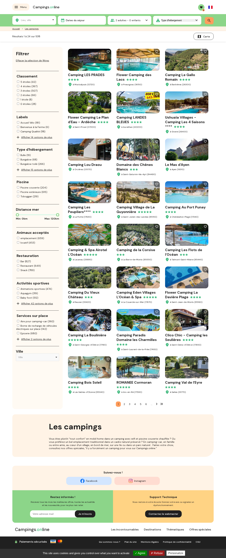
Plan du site (130, 542)
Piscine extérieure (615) (33, 192)
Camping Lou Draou (85, 164)
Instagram (140, 480)
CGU (198, 542)
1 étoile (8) (26, 99)
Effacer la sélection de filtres (32, 60)
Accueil (16, 28)
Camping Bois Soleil (85, 382)
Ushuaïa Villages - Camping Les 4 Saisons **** (185, 122)
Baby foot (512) (29, 297)
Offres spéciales (200, 529)
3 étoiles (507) (29, 90)
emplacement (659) (32, 238)
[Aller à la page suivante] (157, 404)
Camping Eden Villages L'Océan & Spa (136, 294)
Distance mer (27, 209)
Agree (141, 553)
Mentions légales (150, 542)
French (210, 7)
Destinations (152, 529)
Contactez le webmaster (163, 513)
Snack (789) (27, 270)
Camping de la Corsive (136, 250)
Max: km (51, 218)
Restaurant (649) (30, 265)
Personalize (175, 553)
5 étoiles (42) (28, 81)
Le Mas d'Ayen (177, 164)
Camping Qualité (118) (32, 131)
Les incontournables (125, 529)
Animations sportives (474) (36, 288)
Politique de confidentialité (177, 542)
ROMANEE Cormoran (134, 382)
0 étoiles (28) (28, 104)
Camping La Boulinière (87, 335)
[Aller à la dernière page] (162, 404)
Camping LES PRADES (86, 75)
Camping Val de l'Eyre (183, 382)
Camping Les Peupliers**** (79, 209)
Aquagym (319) (29, 293)
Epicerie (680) (28, 333)
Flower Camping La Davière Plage (181, 294)
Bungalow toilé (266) (32, 164)
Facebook (91, 480)
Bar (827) (25, 261)
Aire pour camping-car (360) (37, 321)
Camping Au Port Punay (185, 207)
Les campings (32, 28)
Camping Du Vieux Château (83, 294)
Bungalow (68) (28, 159)
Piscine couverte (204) (33, 187)
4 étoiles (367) (29, 86)
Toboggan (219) (29, 196)
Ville (19, 351)
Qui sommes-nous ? (109, 542)
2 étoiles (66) (28, 95)
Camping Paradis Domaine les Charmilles (137, 337)
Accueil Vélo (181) (30, 122)
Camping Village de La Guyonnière (136, 209)
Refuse (158, 553)
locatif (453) (27, 242)
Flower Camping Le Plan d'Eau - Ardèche (88, 119)
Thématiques (175, 529)
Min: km (22, 218)
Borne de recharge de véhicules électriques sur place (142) (36, 327)
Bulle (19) (25, 155)
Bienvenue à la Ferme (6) (34, 127)
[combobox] (34, 20)
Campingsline (46, 7)
